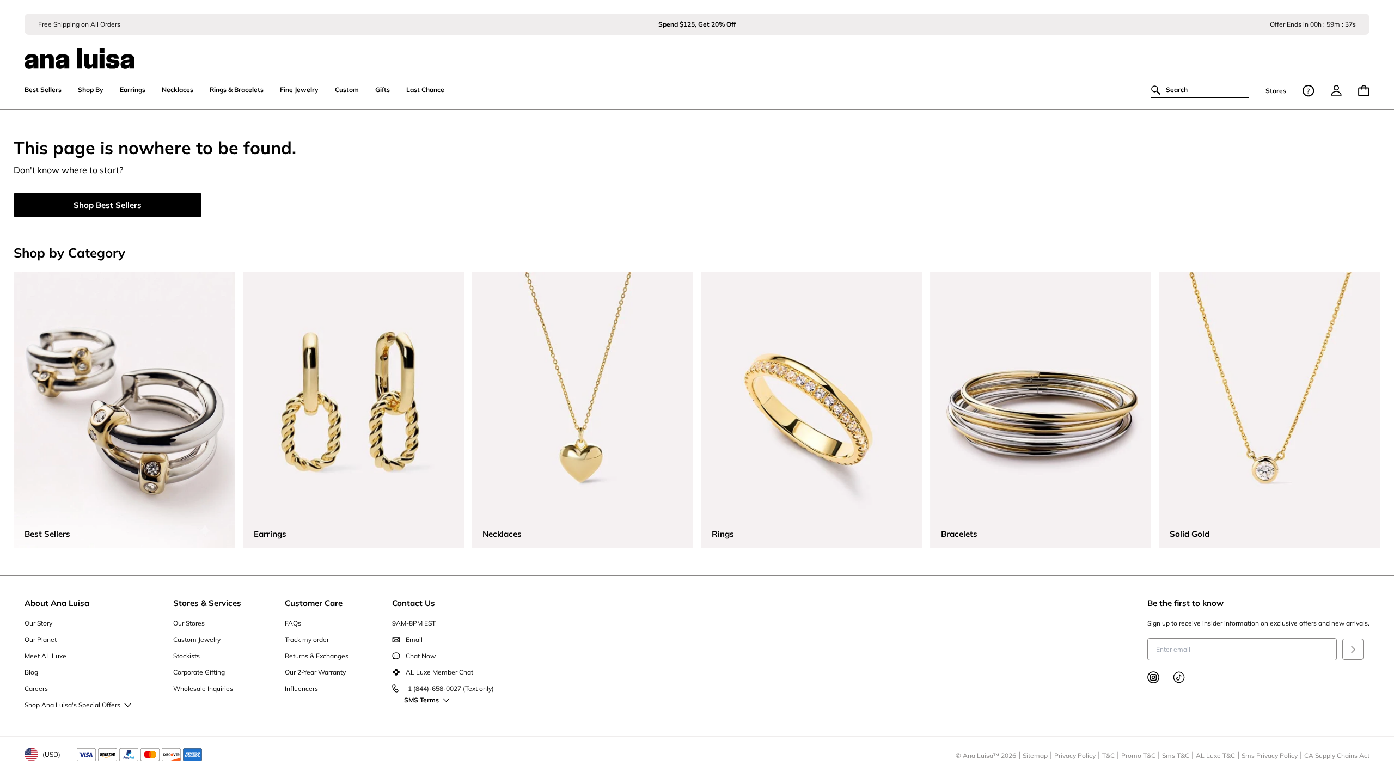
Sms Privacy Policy (1270, 755)
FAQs (293, 623)
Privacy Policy (1075, 755)
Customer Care (314, 603)
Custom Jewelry (197, 639)
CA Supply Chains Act (1336, 755)
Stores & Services (207, 603)
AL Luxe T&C (1215, 755)
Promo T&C (1138, 755)
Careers (36, 688)
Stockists (186, 656)
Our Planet (41, 639)
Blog (31, 672)
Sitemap (1035, 755)
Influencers (301, 688)
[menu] (1336, 90)
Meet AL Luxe (45, 656)
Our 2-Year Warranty (315, 672)
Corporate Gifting (199, 672)
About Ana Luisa (57, 603)
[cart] (1363, 90)
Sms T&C (1175, 755)
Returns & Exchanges (316, 656)
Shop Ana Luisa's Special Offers (72, 705)
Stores (1275, 91)
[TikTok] (1179, 677)
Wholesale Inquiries (203, 688)
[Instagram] (1153, 677)
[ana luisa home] (697, 52)
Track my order (307, 639)
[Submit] (1353, 649)
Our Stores (189, 623)
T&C (1108, 755)
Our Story (38, 623)
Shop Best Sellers (108, 205)
